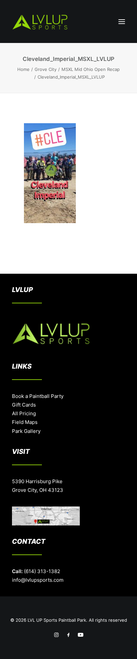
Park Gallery (26, 431)
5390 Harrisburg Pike (37, 481)
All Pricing (24, 413)
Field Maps (25, 422)
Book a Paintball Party (38, 396)
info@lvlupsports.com (38, 580)
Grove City (46, 69)
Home (23, 69)
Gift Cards (24, 405)
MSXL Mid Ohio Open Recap (91, 69)
